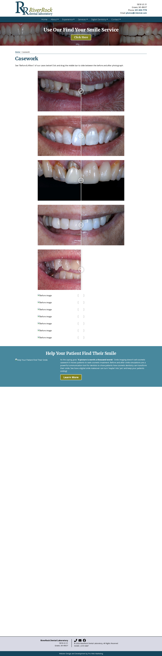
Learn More (71, 377)
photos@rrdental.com (136, 13)
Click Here (81, 37)
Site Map (85, 646)
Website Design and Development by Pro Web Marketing (81, 653)
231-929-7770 (141, 10)
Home (17, 52)
